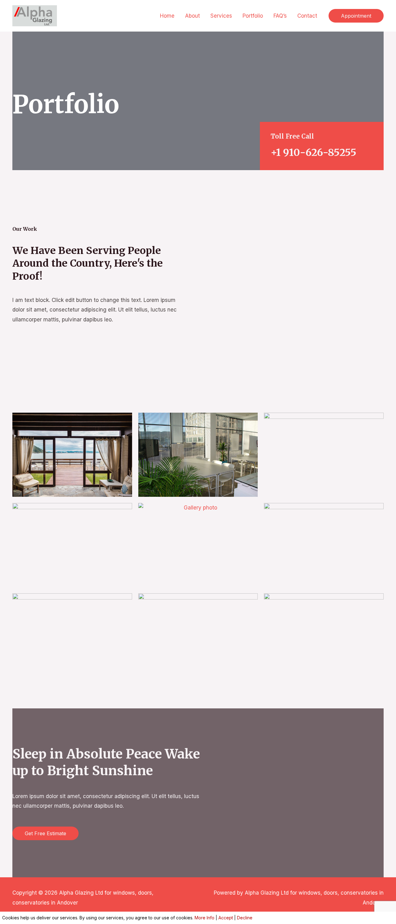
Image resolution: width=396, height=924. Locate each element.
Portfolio (253, 16)
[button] (356, 16)
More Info (204, 917)
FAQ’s (280, 16)
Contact (307, 16)
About (192, 16)
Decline (244, 917)
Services (221, 16)
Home (167, 16)
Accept (225, 917)
